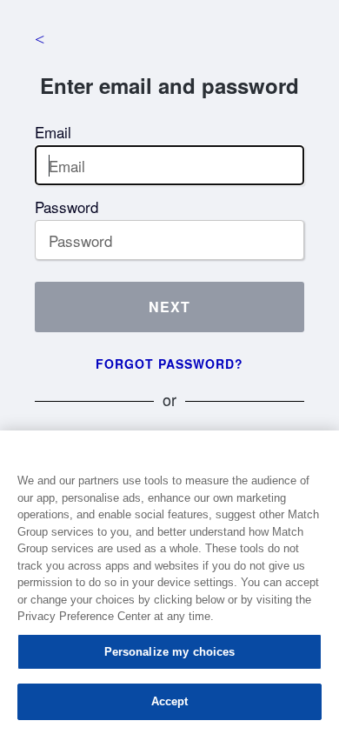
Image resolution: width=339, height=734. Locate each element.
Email (53, 132)
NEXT (169, 307)
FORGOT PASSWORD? (169, 363)
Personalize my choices (170, 651)
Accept (170, 701)
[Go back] (39, 39)
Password (66, 206)
